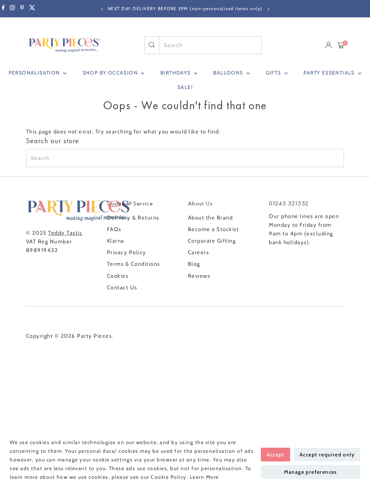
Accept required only (327, 454)
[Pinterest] (22, 8)
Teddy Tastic (65, 233)
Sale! (185, 87)
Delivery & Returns (133, 217)
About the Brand (210, 217)
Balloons (229, 72)
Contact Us (122, 287)
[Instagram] (12, 8)
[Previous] (102, 9)
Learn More (204, 477)
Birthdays (176, 72)
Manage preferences (310, 472)
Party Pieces (94, 336)
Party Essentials (330, 72)
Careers (198, 252)
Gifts (274, 72)
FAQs (114, 229)
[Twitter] (32, 8)
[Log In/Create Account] (328, 45)
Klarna (115, 241)
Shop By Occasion (111, 72)
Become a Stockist (213, 229)
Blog (194, 264)
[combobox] (210, 45)
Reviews (199, 276)
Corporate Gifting (212, 241)
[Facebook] (3, 8)
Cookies (118, 276)
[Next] (268, 9)
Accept (275, 454)
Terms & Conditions (133, 264)
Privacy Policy (126, 252)
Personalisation (35, 72)
